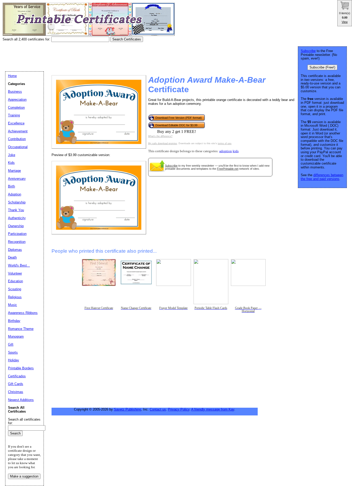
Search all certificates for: (24, 421)
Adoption (14, 194)
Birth (11, 186)
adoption (225, 151)
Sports (13, 352)
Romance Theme (20, 329)
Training (14, 115)
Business (15, 91)
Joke (11, 155)
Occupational (18, 147)
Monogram (16, 336)
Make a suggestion (24, 476)
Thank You (16, 210)
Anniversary (17, 179)
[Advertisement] (96, 54)
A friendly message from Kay (212, 409)
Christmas (15, 392)
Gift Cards (15, 384)
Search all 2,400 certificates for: (27, 39)
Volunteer (15, 273)
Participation (17, 234)
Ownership (16, 226)
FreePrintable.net (227, 168)
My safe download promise (162, 143)
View (345, 21)
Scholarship (17, 202)
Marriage (14, 171)
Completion (16, 107)
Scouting (14, 289)
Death (12, 257)
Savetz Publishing (127, 409)
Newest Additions (21, 400)
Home (12, 76)
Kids (11, 163)
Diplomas (15, 250)
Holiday (13, 360)
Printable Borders (21, 368)
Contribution (17, 139)
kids (236, 151)
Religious (15, 297)
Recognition (17, 242)
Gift (10, 344)
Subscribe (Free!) (322, 67)
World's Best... (19, 265)
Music (12, 305)
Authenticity (17, 218)
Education (15, 281)
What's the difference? (160, 136)
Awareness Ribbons (23, 313)
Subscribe (171, 165)
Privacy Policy (178, 409)
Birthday (14, 321)
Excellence (16, 123)
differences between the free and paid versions (322, 177)
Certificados (17, 376)
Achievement (18, 131)
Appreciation (17, 99)
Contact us (158, 409)
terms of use (224, 143)
